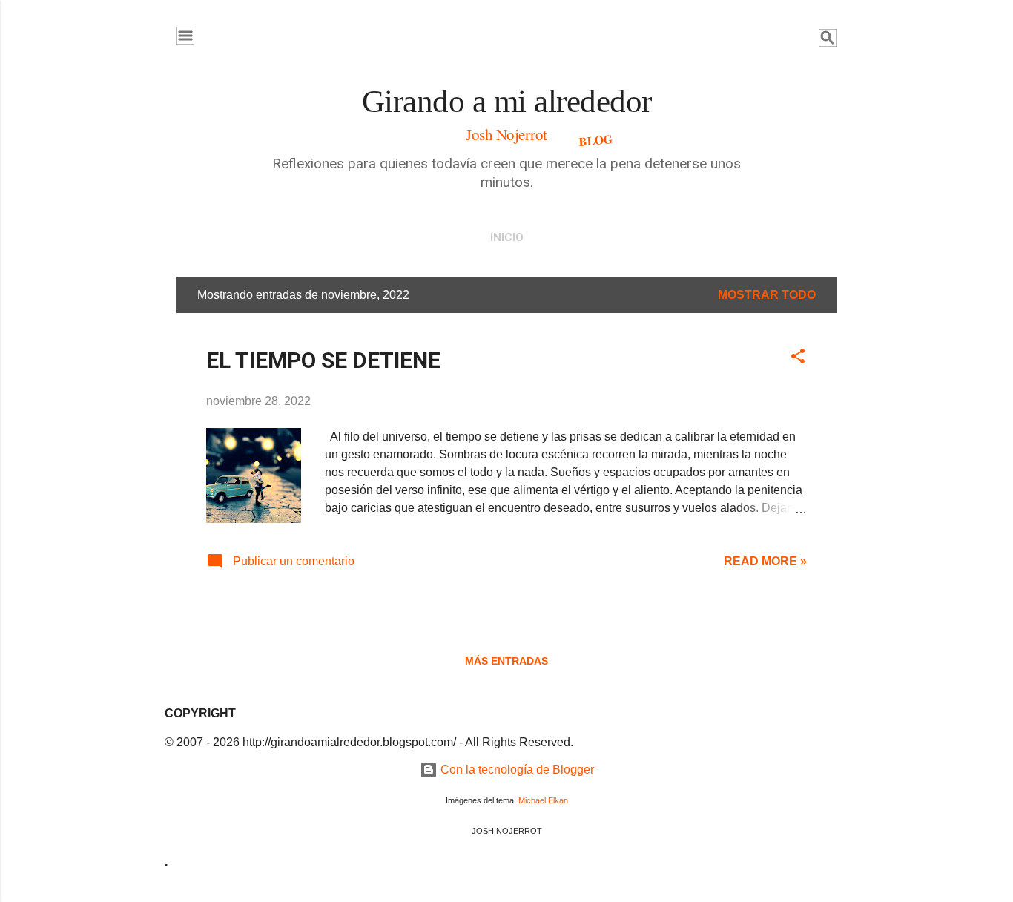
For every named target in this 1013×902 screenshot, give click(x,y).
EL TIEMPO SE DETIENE (323, 360)
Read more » (765, 561)
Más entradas (506, 661)
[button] (798, 358)
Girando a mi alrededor (507, 101)
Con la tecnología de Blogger (516, 769)
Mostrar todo (767, 295)
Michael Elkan (543, 800)
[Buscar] (828, 40)
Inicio (507, 237)
